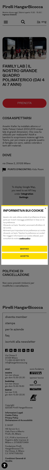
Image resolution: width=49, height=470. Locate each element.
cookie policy (24, 238)
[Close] (45, 208)
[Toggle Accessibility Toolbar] (4, 465)
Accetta (24, 256)
